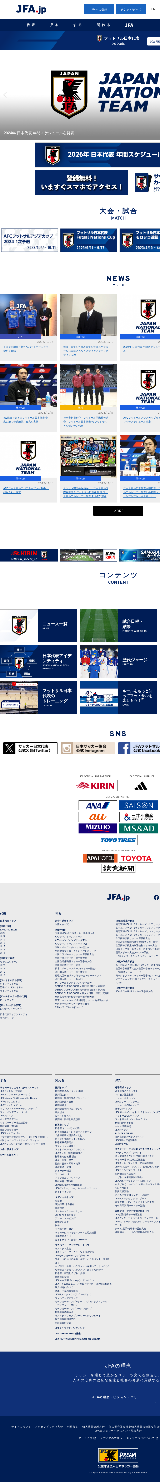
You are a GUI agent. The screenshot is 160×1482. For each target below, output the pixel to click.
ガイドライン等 (63, 1191)
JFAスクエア (6, 1115)
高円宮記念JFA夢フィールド (129, 1136)
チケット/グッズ (131, 9)
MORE (118, 511)
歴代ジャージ (7, 1017)
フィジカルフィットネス (67, 1177)
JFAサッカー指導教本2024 (68, 1152)
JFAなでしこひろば (10, 1101)
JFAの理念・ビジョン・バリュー (118, 1397)
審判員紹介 (60, 1105)
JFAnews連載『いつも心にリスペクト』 (75, 1280)
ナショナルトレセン (125, 1098)
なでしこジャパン (9, 961)
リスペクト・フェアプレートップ (72, 1244)
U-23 (2, 932)
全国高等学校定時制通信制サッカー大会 (136, 945)
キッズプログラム (9, 1119)
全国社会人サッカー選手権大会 (71, 957)
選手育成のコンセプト (126, 1090)
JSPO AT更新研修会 (65, 1214)
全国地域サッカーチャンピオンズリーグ (75, 950)
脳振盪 (58, 1200)
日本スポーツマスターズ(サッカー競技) (75, 968)
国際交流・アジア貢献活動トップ (132, 1210)
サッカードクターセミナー (68, 1211)
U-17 (2, 946)
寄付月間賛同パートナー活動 (130, 1205)
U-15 (2, 952)
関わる (104, 25)
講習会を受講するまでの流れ (70, 1138)
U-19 (2, 939)
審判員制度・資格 (64, 1101)
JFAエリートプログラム (127, 1101)
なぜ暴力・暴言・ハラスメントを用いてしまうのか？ (82, 1266)
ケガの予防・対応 (64, 1228)
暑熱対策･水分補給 (65, 1204)
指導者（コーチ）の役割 (67, 1128)
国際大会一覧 (62, 924)
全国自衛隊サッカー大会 (67, 964)
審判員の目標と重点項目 (67, 1119)
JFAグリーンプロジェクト (128, 1152)
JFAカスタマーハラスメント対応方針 (118, 1430)
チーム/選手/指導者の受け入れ (130, 1228)
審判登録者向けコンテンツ (68, 1108)
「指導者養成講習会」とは (68, 1135)
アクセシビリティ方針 (49, 1426)
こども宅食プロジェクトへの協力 (132, 1194)
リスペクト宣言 (63, 1248)
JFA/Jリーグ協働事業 (126, 1140)
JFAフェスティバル (10, 1133)
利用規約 (72, 1426)
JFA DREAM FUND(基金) (68, 1333)
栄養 (57, 1225)
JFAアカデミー (122, 1129)
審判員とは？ (62, 1094)
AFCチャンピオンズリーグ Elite (71, 940)
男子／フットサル (9, 983)
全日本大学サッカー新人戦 (68, 979)
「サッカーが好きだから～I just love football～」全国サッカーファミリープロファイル (24, 1138)
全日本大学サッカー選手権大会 (71, 971)
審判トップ (60, 1087)
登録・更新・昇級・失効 (67, 1163)
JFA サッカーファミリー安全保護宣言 (74, 1251)
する (78, 25)
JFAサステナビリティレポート (130, 1198)
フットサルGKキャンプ (127, 1115)
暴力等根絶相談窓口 (65, 1319)
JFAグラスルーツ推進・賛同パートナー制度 (22, 1143)
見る (55, 25)
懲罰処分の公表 (63, 1322)
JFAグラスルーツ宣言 (11, 1090)
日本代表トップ (8, 920)
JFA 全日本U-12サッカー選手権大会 (134, 991)
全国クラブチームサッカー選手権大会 (74, 954)
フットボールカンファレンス (70, 1149)
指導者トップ (62, 1124)
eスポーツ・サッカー (11, 1008)
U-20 (2, 965)
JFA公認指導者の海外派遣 (68, 1184)
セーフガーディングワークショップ (73, 1308)
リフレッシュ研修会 (65, 1145)
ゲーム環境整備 (123, 1126)
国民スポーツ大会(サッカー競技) (72, 947)
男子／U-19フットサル (11, 987)
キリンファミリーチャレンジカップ (18, 1108)
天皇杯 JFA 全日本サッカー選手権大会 (75, 933)
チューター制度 (63, 1170)
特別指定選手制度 (124, 1122)
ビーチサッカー (8, 999)
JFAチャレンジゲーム (11, 1104)
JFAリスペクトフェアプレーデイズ (73, 1294)
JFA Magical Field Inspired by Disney (18, 1098)
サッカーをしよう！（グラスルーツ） (19, 1087)
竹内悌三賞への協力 (125, 1173)
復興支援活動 (122, 1191)
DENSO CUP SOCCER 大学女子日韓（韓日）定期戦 (82, 993)
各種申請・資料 (63, 1167)
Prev (6, 95)
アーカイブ (86, 1438)
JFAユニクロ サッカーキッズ (15, 1094)
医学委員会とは (63, 1235)
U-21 (2, 936)
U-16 (2, 949)
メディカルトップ (64, 1197)
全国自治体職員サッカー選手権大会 (73, 961)
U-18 (2, 942)
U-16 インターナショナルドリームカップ (137, 955)
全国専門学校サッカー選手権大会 (72, 1003)
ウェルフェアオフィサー (67, 1297)
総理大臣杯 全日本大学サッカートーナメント (78, 975)
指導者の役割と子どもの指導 (70, 1273)
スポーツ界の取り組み (66, 1290)
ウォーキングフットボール (14, 1111)
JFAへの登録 (99, 9)
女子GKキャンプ (123, 1108)
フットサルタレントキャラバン (131, 1119)
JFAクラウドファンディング (69, 1328)
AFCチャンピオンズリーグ (68, 936)
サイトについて (21, 1426)
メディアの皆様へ (111, 1438)
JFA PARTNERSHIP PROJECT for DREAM (77, 1338)
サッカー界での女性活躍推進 (130, 1159)
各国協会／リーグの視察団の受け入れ (134, 1232)
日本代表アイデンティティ (14, 1014)
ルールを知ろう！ (9, 1154)
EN (153, 9)
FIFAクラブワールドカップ (69, 1007)
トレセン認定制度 (124, 1094)
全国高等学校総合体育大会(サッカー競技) (137, 941)
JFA (118, 1080)
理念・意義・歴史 (64, 1159)
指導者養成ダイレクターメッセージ (73, 1131)
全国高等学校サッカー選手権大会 (133, 938)
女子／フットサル (9, 990)
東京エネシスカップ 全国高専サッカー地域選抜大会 (81, 1000)
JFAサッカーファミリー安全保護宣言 (134, 1163)
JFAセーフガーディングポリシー (72, 1255)
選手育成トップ (123, 1087)
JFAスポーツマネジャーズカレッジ (133, 1180)
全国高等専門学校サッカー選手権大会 (74, 996)
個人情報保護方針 (93, 1426)
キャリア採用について (140, 1438)
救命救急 (59, 1207)
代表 (32, 25)
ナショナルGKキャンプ (127, 1105)
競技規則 (59, 1112)
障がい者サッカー (9, 1129)
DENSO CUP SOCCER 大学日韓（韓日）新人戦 (80, 989)
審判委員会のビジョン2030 (69, 1090)
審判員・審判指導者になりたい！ (72, 1098)
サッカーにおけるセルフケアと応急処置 (75, 1232)
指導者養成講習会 (64, 1142)
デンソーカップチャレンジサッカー (73, 982)
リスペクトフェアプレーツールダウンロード (78, 1315)
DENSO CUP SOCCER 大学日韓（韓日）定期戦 (80, 986)
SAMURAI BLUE (8, 929)
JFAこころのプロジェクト (128, 1170)
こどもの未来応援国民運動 (128, 1177)
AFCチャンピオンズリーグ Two (71, 943)
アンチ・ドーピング (65, 1218)
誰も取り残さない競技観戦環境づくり (134, 1156)
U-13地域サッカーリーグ (128, 971)
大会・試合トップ (64, 920)
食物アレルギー (63, 1221)
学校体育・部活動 (9, 1126)
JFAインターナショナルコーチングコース (76, 1188)
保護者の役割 (62, 1276)
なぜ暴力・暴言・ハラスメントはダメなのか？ (79, 1269)
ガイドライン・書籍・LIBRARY (71, 1239)
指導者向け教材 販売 (65, 1156)
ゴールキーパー (63, 1174)
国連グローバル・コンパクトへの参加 (134, 1201)
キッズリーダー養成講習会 (14, 1122)
